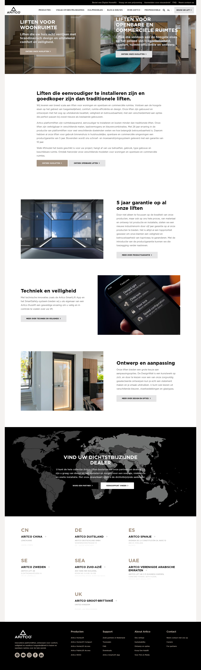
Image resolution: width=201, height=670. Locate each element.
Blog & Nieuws (115, 10)
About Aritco (142, 631)
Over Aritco (133, 10)
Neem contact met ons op (177, 638)
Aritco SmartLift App (111, 655)
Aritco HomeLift (77, 638)
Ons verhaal (139, 638)
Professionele (152, 10)
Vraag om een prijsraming (130, 3)
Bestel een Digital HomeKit (104, 3)
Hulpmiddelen (95, 10)
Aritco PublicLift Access (80, 650)
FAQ (174, 3)
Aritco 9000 (76, 655)
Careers (170, 642)
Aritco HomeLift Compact (81, 642)
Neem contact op (186, 3)
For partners (172, 646)
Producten (45, 10)
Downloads (107, 650)
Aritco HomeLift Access (80, 646)
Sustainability (140, 642)
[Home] (14, 10)
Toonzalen (107, 642)
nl (168, 10)
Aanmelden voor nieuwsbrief (157, 3)
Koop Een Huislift (142, 650)
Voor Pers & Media (142, 655)
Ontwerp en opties (142, 646)
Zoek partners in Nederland (114, 638)
